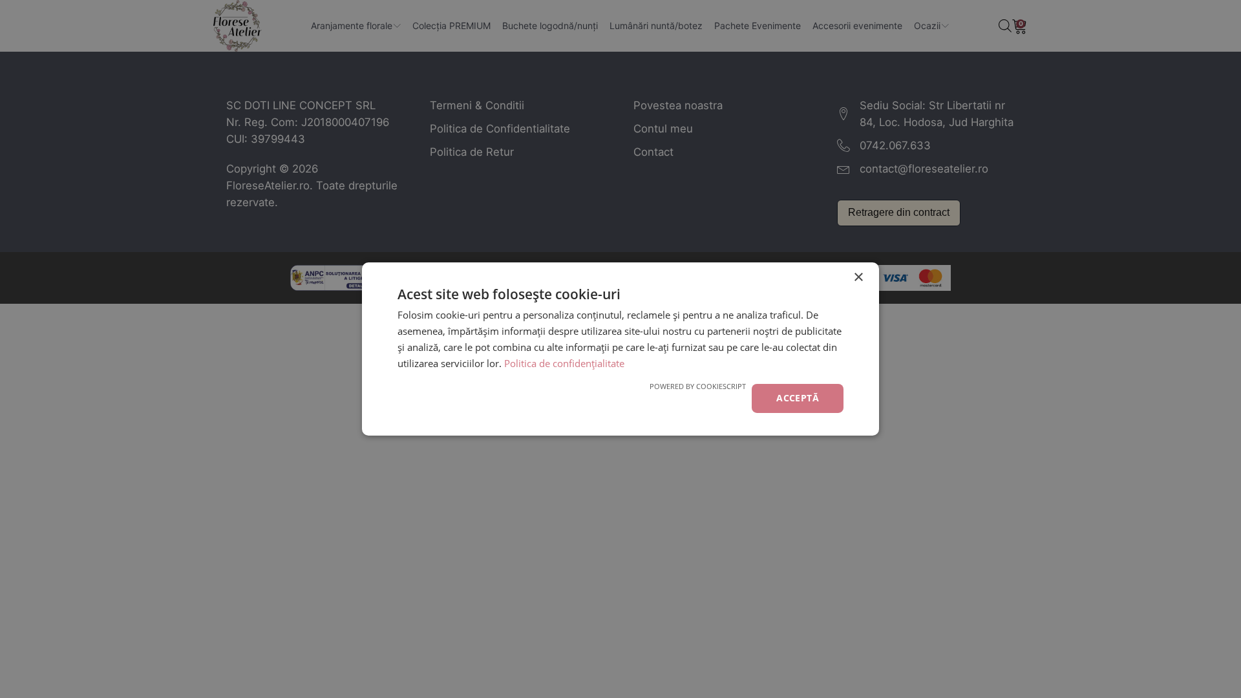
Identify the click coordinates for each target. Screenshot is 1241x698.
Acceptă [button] (797, 398)
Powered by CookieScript (698, 386)
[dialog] (620, 349)
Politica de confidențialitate (564, 363)
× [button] (858, 277)
